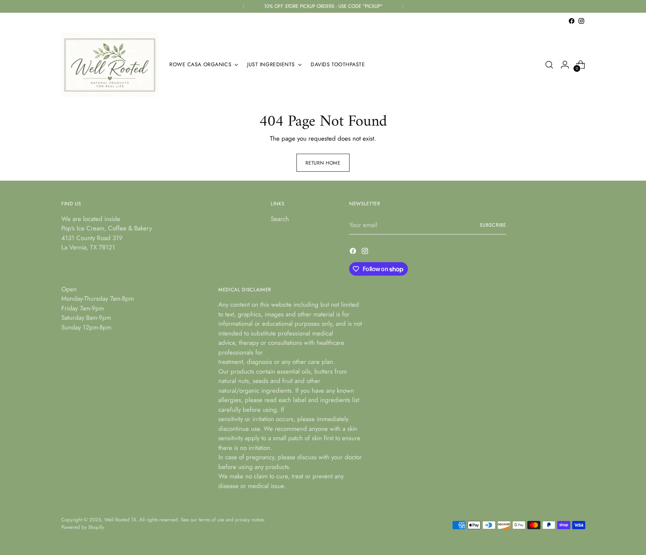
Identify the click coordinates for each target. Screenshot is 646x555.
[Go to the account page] (564, 64)
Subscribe (493, 225)
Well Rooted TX (120, 519)
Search (280, 218)
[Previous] (244, 6)
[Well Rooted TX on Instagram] (581, 21)
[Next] (402, 6)
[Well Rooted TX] (110, 64)
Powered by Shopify (82, 527)
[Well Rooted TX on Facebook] (571, 21)
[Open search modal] (549, 64)
